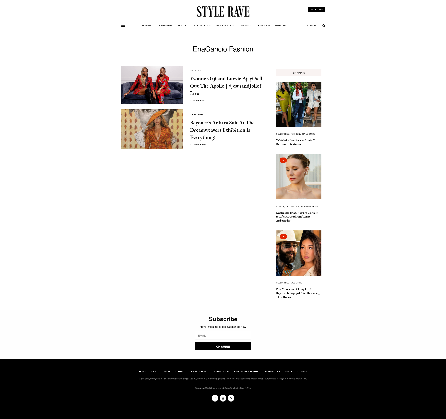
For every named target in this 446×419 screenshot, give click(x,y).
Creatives (195, 70)
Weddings (296, 282)
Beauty (280, 206)
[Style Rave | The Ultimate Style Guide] (223, 11)
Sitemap (302, 371)
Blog (167, 371)
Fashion (295, 133)
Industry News (309, 206)
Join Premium (316, 9)
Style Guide (308, 133)
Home (142, 371)
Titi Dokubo (199, 144)
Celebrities (196, 114)
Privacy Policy (200, 371)
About (155, 371)
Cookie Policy (272, 371)
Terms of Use (221, 371)
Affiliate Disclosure (246, 371)
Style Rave (199, 100)
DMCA (288, 371)
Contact (180, 371)
